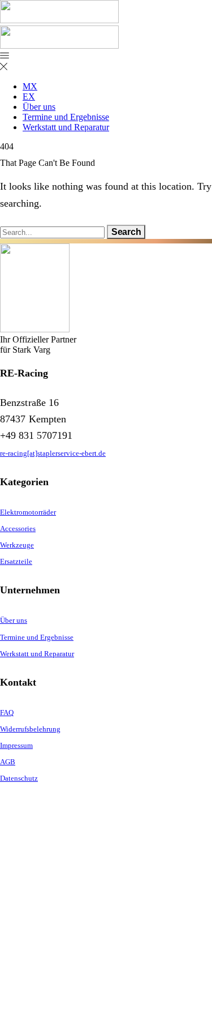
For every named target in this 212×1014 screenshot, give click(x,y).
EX (29, 96)
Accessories (18, 528)
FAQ (7, 712)
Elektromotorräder (28, 512)
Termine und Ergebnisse (66, 117)
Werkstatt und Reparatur (66, 127)
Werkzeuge (17, 545)
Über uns (39, 107)
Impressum (16, 745)
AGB (7, 762)
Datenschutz (19, 778)
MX (30, 86)
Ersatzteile (16, 561)
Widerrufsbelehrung (30, 729)
